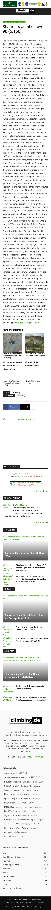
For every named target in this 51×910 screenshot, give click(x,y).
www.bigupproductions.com (26, 323)
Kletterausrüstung (36, 476)
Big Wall (23, 773)
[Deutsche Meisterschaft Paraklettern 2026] (25, 547)
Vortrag (33, 828)
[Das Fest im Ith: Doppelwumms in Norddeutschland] (8, 693)
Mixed (34, 811)
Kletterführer (28, 807)
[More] (33, 407)
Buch (41, 781)
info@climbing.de (35, 757)
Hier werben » (42, 491)
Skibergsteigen (26, 824)
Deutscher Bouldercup (30, 786)
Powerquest (10, 819)
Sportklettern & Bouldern (17, 22)
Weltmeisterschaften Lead (13, 836)
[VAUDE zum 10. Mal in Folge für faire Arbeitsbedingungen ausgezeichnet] (8, 700)
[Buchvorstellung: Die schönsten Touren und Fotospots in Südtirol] (25, 608)
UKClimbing (16, 393)
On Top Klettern (20, 505)
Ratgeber (41, 819)
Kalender (19, 807)
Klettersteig (38, 807)
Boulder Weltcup (12, 781)
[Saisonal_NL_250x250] (25, 440)
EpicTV (7, 798)
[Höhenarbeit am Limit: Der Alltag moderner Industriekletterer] (25, 669)
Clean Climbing (11, 786)
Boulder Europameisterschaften (15, 778)
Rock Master (8, 824)
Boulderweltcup (30, 782)
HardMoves (37, 799)
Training (25, 828)
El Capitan (35, 794)
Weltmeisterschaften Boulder (15, 832)
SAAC (17, 824)
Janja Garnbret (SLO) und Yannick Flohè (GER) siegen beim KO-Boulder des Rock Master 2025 (31, 579)
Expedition (17, 798)
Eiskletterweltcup (23, 794)
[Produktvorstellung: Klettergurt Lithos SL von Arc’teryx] (8, 635)
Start (4, 18)
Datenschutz (29, 902)
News (11, 18)
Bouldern (33, 777)
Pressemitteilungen (27, 819)
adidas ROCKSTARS (10, 773)
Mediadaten (36, 899)
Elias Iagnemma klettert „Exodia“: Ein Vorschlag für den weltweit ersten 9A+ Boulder (31, 567)
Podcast (34, 815)
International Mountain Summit (19, 802)
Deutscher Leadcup (11, 790)
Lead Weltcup (11, 811)
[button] (4, 11)
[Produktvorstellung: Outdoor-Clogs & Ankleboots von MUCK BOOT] (8, 644)
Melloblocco (24, 811)
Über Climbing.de (14, 899)
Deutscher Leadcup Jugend (30, 790)
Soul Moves (38, 824)
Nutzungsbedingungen (14, 902)
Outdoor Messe (21, 815)
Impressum (41, 902)
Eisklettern (9, 794)
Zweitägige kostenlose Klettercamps (27, 485)
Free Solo (28, 798)
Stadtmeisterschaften (12, 828)
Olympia (8, 815)
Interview (9, 806)
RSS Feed (26, 899)
